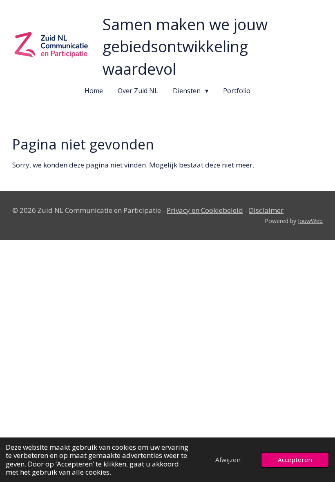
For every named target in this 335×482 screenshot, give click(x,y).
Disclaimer (266, 210)
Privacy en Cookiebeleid (205, 210)
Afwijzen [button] (228, 459)
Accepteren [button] (295, 459)
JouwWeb (310, 221)
